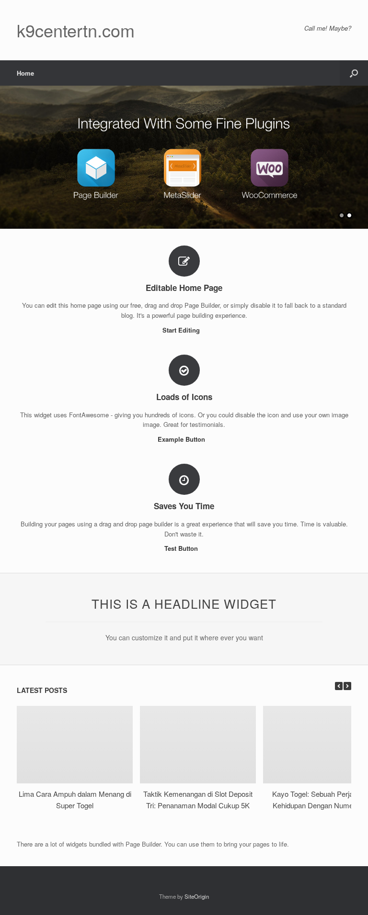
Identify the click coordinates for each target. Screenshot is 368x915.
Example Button (182, 439)
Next (360, 152)
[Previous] (339, 686)
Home (25, 73)
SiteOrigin (196, 896)
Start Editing (182, 330)
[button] (354, 73)
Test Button (182, 548)
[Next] (347, 686)
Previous (7, 152)
